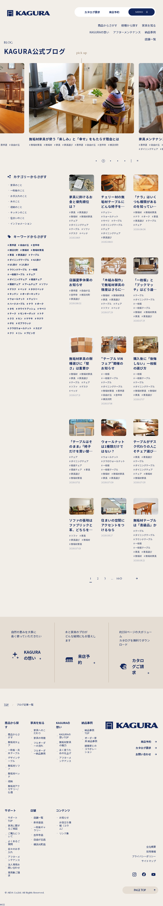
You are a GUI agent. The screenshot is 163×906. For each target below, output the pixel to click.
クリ (12, 333)
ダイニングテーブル (19, 259)
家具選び (22, 254)
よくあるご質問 (14, 843)
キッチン (14, 293)
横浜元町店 (40, 844)
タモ (12, 308)
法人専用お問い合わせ (14, 866)
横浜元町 (14, 250)
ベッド (23, 289)
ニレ (20, 333)
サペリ (42, 308)
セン (20, 318)
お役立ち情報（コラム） (65, 825)
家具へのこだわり (40, 732)
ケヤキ (29, 318)
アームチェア (30, 284)
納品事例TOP (89, 732)
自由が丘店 (40, 839)
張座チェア (15, 284)
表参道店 (38, 822)
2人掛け (25, 264)
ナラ (31, 303)
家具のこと (16, 185)
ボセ (12, 323)
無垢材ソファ (14, 767)
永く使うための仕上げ (65, 751)
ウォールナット (17, 298)
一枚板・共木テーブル (14, 751)
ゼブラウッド (24, 323)
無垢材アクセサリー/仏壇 (14, 789)
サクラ (40, 318)
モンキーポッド (27, 313)
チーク (13, 313)
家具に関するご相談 (14, 827)
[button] (96, 160)
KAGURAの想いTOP (65, 736)
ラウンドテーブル (18, 269)
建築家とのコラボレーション (91, 749)
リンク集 (64, 833)
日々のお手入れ (14, 850)
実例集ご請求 (14, 874)
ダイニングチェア (18, 279)
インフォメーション (21, 223)
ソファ (44, 284)
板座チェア (36, 279)
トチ (41, 313)
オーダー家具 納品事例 (91, 739)
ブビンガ (30, 333)
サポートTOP (12, 819)
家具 (12, 254)
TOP (6, 704)
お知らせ (64, 817)
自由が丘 (24, 245)
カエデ (38, 328)
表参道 (13, 245)
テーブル (35, 254)
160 (119, 578)
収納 (10, 781)
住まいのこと (17, 218)
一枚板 (34, 269)
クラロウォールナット (20, 328)
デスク (13, 289)
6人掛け (13, 264)
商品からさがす (14, 736)
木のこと (15, 201)
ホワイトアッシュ (26, 308)
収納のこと (16, 207)
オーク (40, 303)
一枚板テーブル (17, 274)
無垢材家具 (38, 250)
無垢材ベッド (14, 775)
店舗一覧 (38, 817)
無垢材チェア (14, 744)
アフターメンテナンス (65, 759)
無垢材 (25, 250)
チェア (32, 274)
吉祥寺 (36, 245)
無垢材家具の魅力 (65, 744)
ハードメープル (17, 303)
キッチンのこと (18, 212)
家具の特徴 (40, 738)
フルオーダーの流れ (40, 744)
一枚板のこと (17, 190)
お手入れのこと (18, 196)
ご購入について (14, 835)
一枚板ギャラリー (40, 829)
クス (12, 318)
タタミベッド (37, 289)
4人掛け (37, 259)
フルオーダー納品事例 (40, 752)
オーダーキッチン (31, 293)
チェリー (33, 298)
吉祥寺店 (38, 835)
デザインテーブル (14, 759)
